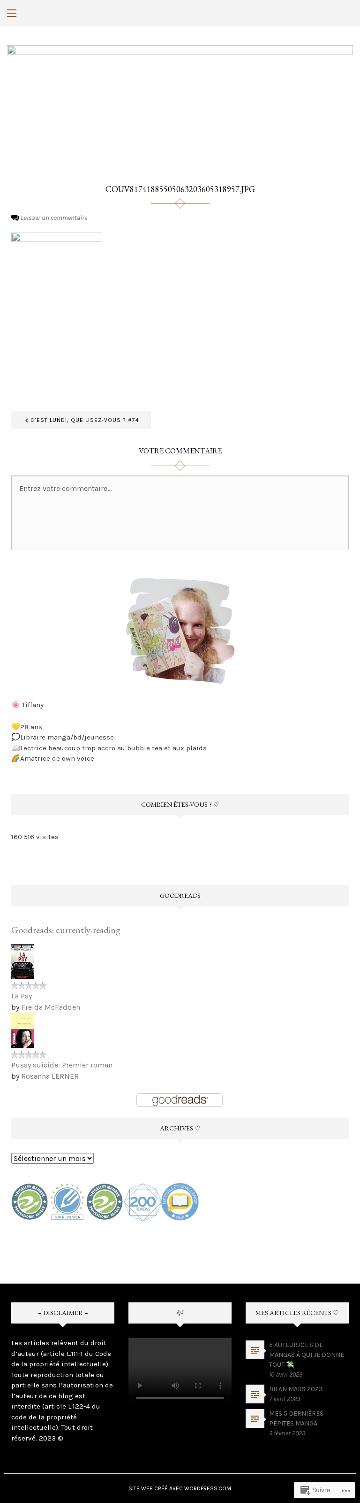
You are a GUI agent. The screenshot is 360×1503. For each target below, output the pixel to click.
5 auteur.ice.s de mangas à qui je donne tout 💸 (306, 1355)
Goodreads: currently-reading (65, 930)
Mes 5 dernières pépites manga (296, 1418)
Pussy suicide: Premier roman (61, 1064)
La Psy (21, 995)
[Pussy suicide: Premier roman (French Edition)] (22, 1030)
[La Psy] (22, 961)
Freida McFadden (50, 1007)
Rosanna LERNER (50, 1076)
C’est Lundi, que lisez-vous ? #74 (84, 420)
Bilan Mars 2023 (296, 1389)
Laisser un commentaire (54, 218)
